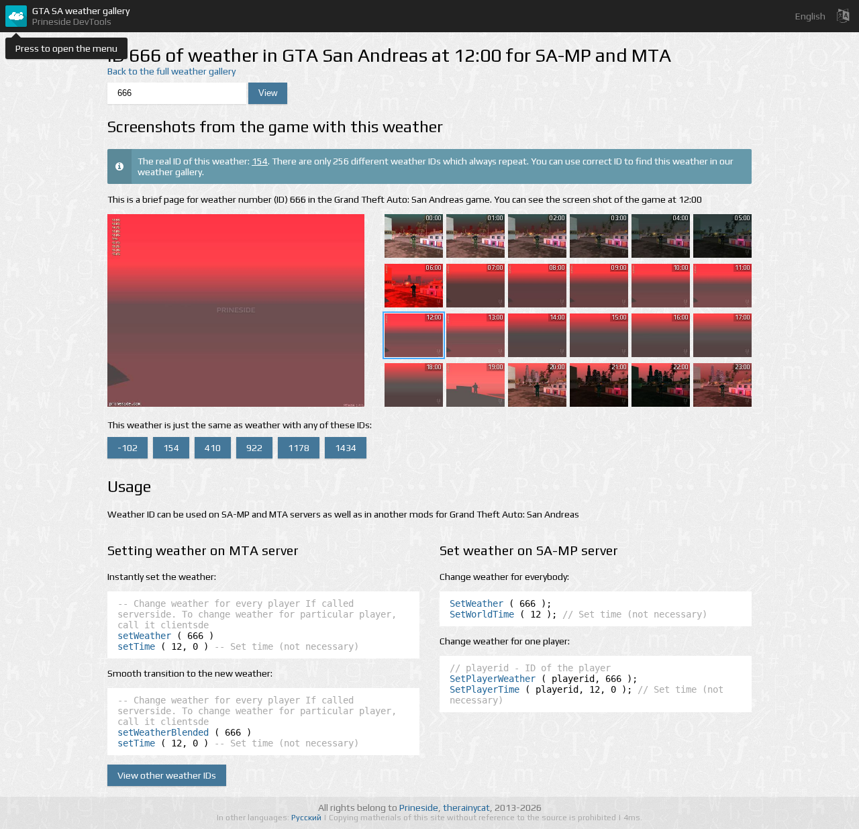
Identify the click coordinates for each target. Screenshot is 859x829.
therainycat (466, 807)
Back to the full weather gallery (171, 71)
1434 (345, 447)
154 (260, 161)
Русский (307, 817)
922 (254, 447)
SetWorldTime (482, 614)
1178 (298, 447)
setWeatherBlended (163, 732)
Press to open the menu (66, 48)
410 (213, 447)
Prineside (418, 807)
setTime (136, 646)
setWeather (144, 635)
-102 (127, 447)
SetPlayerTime (484, 689)
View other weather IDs (166, 775)
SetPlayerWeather (493, 678)
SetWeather (476, 603)
